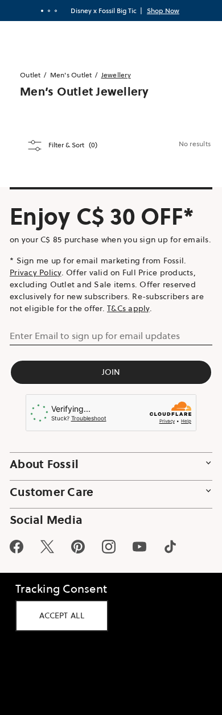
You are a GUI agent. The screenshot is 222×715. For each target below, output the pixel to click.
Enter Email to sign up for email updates (95, 347)
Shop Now (159, 10)
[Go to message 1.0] (38, 11)
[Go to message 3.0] (52, 11)
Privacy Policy (35, 284)
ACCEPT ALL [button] (61, 615)
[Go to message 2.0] (45, 11)
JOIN (106, 384)
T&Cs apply (128, 320)
